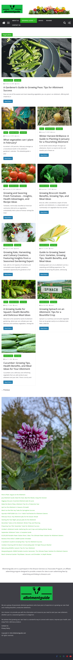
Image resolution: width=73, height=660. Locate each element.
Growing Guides (27, 20)
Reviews (49, 20)
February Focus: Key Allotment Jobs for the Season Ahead (20, 517)
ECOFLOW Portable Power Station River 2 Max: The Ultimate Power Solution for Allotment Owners (32, 535)
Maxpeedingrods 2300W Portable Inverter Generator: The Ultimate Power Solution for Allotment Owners (35, 551)
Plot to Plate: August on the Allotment (13, 495)
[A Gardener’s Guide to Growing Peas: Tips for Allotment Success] (36, 57)
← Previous (6, 390)
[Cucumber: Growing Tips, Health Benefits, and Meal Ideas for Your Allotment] (19, 343)
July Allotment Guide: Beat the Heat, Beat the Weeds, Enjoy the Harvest (24, 498)
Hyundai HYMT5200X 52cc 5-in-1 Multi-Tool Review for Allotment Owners (25, 513)
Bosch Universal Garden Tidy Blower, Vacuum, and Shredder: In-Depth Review (26, 554)
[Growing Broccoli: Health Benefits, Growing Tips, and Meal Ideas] (54, 173)
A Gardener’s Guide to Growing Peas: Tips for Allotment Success (33, 89)
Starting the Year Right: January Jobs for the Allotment (19, 520)
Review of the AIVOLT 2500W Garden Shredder (16, 539)
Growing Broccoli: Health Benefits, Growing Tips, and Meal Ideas (54, 195)
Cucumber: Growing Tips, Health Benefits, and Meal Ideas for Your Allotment (17, 365)
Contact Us (16, 25)
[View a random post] (69, 23)
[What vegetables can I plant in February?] (19, 118)
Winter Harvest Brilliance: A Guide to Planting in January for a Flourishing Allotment (54, 138)
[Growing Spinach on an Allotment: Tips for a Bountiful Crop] (54, 289)
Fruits (5, 186)
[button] (34, 20)
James (18, 84)
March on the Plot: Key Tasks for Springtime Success (18, 510)
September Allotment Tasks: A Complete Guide (16, 532)
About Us (15, 20)
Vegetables (17, 80)
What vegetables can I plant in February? (18, 141)
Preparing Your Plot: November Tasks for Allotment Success (20, 526)
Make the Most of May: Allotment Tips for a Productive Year (20, 504)
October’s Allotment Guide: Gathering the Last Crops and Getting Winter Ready (27, 529)
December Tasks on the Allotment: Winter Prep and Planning (21, 523)
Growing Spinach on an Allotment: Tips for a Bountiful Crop (51, 311)
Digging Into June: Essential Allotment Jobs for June (18, 501)
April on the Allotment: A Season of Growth (15, 507)
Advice (40, 20)
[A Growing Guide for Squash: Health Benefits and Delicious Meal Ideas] (19, 289)
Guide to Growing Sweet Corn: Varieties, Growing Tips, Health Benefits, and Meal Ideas (53, 257)
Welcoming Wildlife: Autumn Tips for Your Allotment (18, 548)
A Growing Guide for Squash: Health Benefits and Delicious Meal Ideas (16, 311)
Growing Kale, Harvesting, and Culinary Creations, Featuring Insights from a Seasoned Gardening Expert (18, 257)
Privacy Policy (6, 628)
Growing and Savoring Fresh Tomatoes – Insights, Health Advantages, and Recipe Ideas (17, 197)
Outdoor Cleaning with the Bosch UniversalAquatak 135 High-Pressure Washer (27, 545)
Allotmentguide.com (19, 633)
